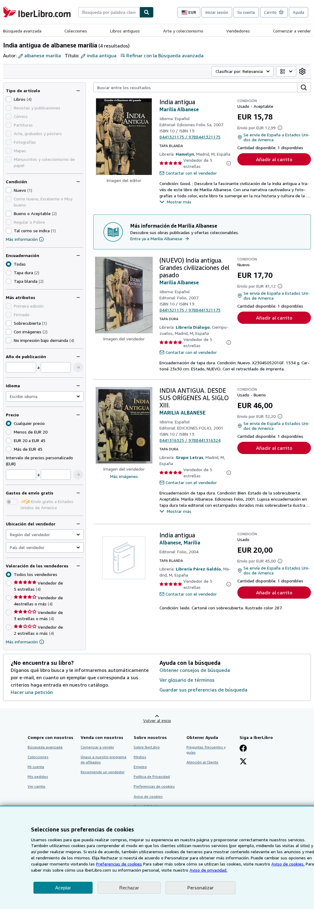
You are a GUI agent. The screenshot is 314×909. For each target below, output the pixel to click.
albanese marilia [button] (42, 55)
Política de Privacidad (152, 776)
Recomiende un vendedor (102, 772)
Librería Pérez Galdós (198, 568)
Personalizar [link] (200, 887)
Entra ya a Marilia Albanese (156, 238)
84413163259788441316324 (189, 440)
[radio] (8, 272)
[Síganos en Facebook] (243, 749)
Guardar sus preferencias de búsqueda (203, 690)
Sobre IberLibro (147, 747)
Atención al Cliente (202, 762)
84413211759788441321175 (189, 136)
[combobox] (109, 12)
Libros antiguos (125, 30)
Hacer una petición (32, 692)
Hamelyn (185, 154)
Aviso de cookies (148, 796)
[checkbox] (8, 99)
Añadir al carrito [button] (274, 159)
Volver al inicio (157, 720)
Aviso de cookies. (287, 863)
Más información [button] (22, 641)
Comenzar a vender (292, 30)
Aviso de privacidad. (208, 870)
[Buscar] (146, 12)
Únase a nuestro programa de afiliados (103, 759)
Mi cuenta (36, 766)
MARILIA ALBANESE (182, 413)
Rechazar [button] (129, 887)
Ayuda (298, 12)
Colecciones (75, 30)
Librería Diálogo (193, 327)
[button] (78, 367)
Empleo (140, 766)
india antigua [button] (102, 55)
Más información (22, 239)
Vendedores (238, 30)
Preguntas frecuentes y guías (206, 750)
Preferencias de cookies (119, 863)
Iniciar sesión (216, 12)
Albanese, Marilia (179, 543)
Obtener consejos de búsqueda (194, 670)
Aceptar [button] (63, 887)
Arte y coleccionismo (183, 30)
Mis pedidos (38, 776)
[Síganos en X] (243, 762)
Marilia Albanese (179, 109)
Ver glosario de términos (187, 680)
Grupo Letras (189, 457)
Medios (140, 757)
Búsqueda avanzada (22, 30)
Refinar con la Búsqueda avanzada (165, 55)
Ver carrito (36, 786)
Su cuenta (246, 12)
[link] (302, 71)
